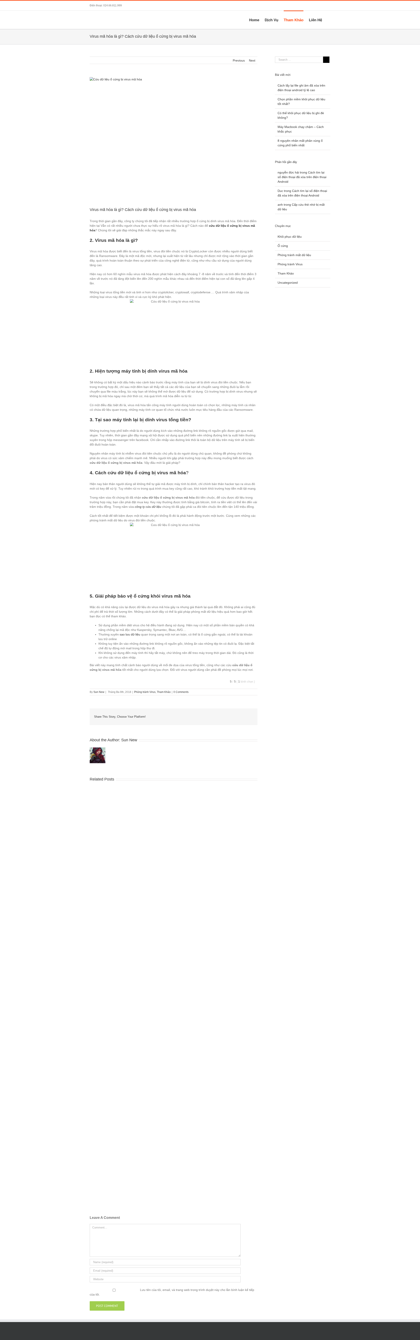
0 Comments (181, 692)
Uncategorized (288, 282)
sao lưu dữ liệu (130, 634)
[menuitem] (257, 20)
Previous (239, 60)
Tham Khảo (164, 692)
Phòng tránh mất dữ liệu (294, 255)
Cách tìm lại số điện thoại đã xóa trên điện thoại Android (302, 177)
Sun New (98, 692)
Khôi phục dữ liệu (290, 236)
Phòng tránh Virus (145, 692)
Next (252, 60)
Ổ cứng (283, 246)
